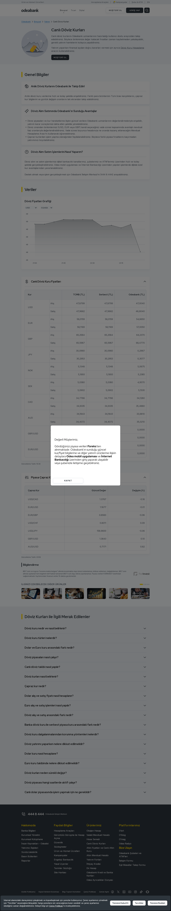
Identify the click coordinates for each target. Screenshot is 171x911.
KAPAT (68, 480)
